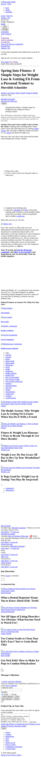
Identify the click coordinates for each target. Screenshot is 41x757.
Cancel (16, 699)
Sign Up (9, 16)
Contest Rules (10, 749)
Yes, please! (5, 62)
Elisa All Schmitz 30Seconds (18, 536)
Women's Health (32, 93)
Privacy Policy (10, 745)
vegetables (17, 210)
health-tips (9, 371)
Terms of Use (10, 743)
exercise (8, 357)
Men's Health (20, 93)
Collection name (7, 688)
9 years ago (15, 532)
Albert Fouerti (6, 563)
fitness (7, 359)
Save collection (7, 699)
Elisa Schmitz (6, 526)
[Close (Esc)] (2, 578)
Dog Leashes (5, 322)
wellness (8, 396)
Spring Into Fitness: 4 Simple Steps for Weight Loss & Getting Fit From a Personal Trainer (20, 725)
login (9, 4)
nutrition (8, 384)
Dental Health (6, 593)
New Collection (11, 686)
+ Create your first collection (11, 681)
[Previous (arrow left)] (2, 580)
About (7, 732)
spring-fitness (10, 392)
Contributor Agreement (13, 747)
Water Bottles (5, 313)
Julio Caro (4, 557)
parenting (8, 12)
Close (17, 697)
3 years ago (13, 561)
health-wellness (11, 373)
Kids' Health (5, 656)
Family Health (6, 634)
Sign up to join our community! (12, 44)
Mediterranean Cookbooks (9, 348)
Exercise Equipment (7, 339)
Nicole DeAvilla (7, 544)
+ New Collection (7, 697)
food (7, 8)
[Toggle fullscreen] (4, 578)
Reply (7, 532)
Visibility (4, 692)
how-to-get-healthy (12, 377)
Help (7, 741)
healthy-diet (9, 375)
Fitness (12, 93)
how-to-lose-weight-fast (14, 381)
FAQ (7, 738)
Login (3, 16)
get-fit (7, 367)
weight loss (20, 216)
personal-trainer (11, 386)
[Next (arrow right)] (4, 580)
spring (9, 133)
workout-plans (10, 398)
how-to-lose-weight (12, 379)
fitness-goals (9, 361)
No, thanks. (14, 62)
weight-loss (9, 394)
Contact (8, 734)
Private (14, 694)
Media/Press (9, 736)
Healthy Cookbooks (7, 330)
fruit (25, 210)
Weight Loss (5, 93)
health (7, 10)
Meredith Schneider (19, 528)
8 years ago (13, 555)
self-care (8, 388)
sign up (3, 4)
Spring (7, 390)
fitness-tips (9, 365)
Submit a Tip (5, 18)
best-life (8, 355)
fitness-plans (9, 363)
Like (3, 532)
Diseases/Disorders (8, 612)
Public (6, 694)
